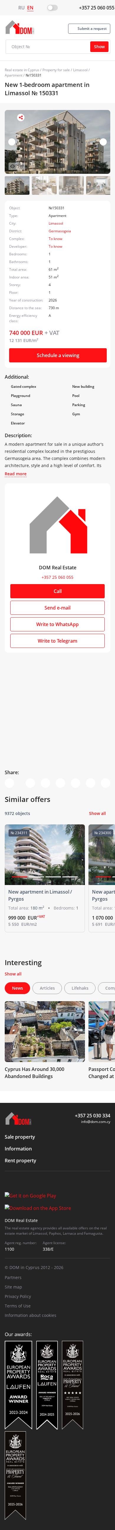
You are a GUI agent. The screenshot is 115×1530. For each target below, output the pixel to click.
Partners (13, 1277)
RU (21, 7)
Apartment (13, 75)
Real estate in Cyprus (22, 69)
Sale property (20, 1137)
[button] (103, 141)
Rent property (20, 1160)
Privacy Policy (18, 1296)
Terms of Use (18, 1306)
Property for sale (56, 69)
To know (55, 238)
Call (58, 591)
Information (18, 1148)
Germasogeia (60, 231)
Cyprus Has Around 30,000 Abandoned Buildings (34, 1073)
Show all (97, 813)
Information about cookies (30, 1315)
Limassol (80, 69)
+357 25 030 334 (92, 1115)
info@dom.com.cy (95, 1121)
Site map (13, 1287)
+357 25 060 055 (96, 7)
